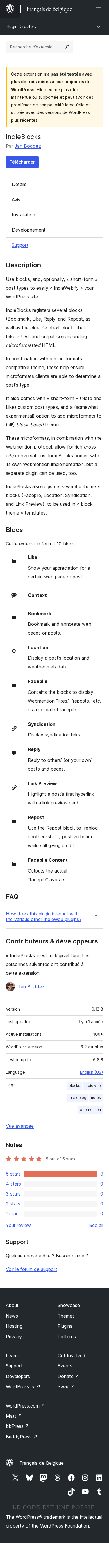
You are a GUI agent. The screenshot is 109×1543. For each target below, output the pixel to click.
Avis (16, 200)
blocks (74, 1085)
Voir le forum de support (31, 1269)
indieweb (93, 1085)
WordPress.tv (23, 1386)
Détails (19, 184)
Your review (18, 1225)
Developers (18, 1376)
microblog (77, 1097)
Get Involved (71, 1355)
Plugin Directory (21, 26)
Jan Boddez (28, 146)
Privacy (14, 1336)
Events (65, 1366)
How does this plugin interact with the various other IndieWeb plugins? (43, 916)
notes (96, 1097)
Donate (68, 1376)
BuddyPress (21, 1437)
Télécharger (22, 161)
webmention (90, 1109)
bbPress (17, 1426)
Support (20, 245)
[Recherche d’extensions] (67, 47)
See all (96, 1225)
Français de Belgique (41, 1463)
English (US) (91, 1072)
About (12, 1305)
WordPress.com (25, 1406)
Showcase (69, 1305)
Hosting (14, 1326)
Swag (66, 1386)
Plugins (65, 1326)
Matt (14, 1416)
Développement (29, 230)
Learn (12, 1355)
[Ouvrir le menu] (99, 9)
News (12, 1316)
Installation (23, 215)
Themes (66, 1316)
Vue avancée (20, 1126)
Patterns (67, 1336)
